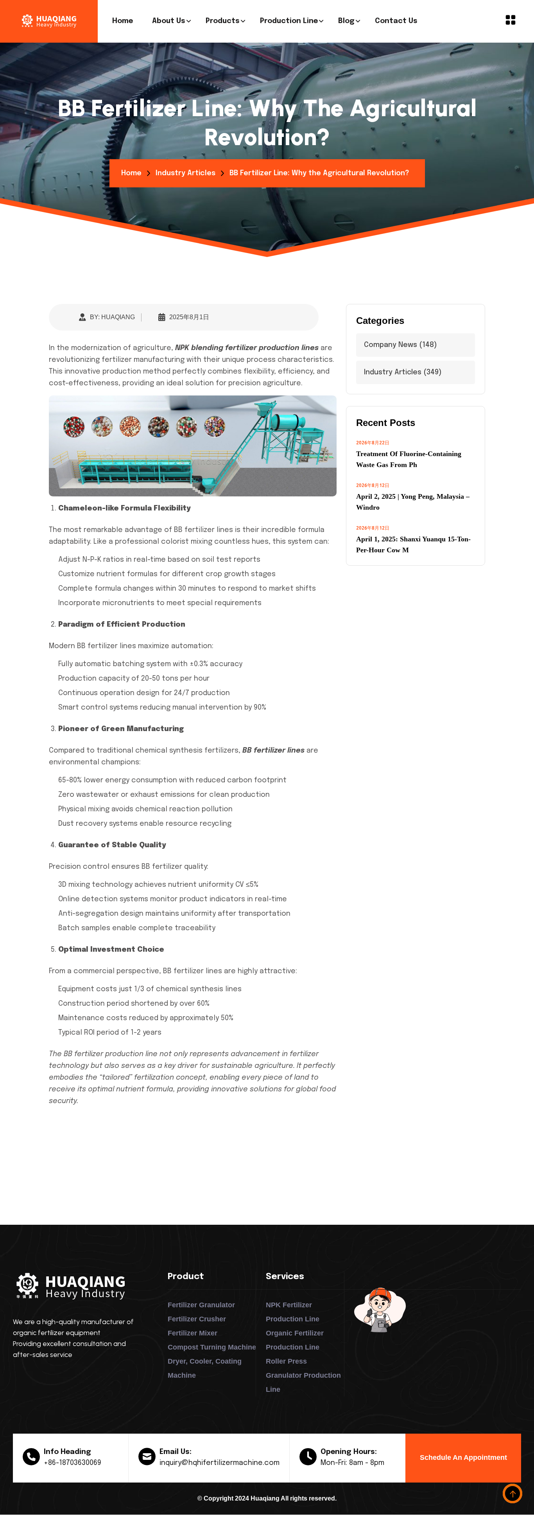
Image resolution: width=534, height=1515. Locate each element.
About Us (168, 21)
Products (223, 21)
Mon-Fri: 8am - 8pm (352, 1462)
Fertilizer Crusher (197, 1319)
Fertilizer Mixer (192, 1333)
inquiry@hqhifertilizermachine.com (219, 1462)
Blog (346, 21)
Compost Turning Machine (212, 1347)
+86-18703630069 (72, 1462)
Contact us (396, 21)
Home (122, 21)
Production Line (289, 21)
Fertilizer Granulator (201, 1305)
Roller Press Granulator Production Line (303, 1375)
